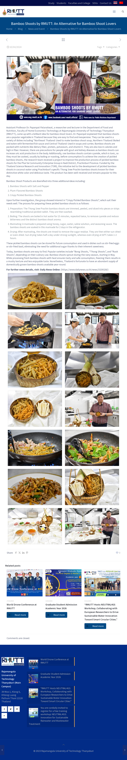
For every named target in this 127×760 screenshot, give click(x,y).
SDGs (95, 3)
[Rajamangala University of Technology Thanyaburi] (13, 11)
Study (51, 3)
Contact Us (105, 3)
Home (9, 28)
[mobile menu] (114, 11)
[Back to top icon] (63, 744)
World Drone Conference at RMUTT (55, 661)
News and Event (36, 28)
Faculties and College (79, 3)
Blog (20, 28)
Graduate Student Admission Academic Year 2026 (55, 675)
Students (61, 3)
